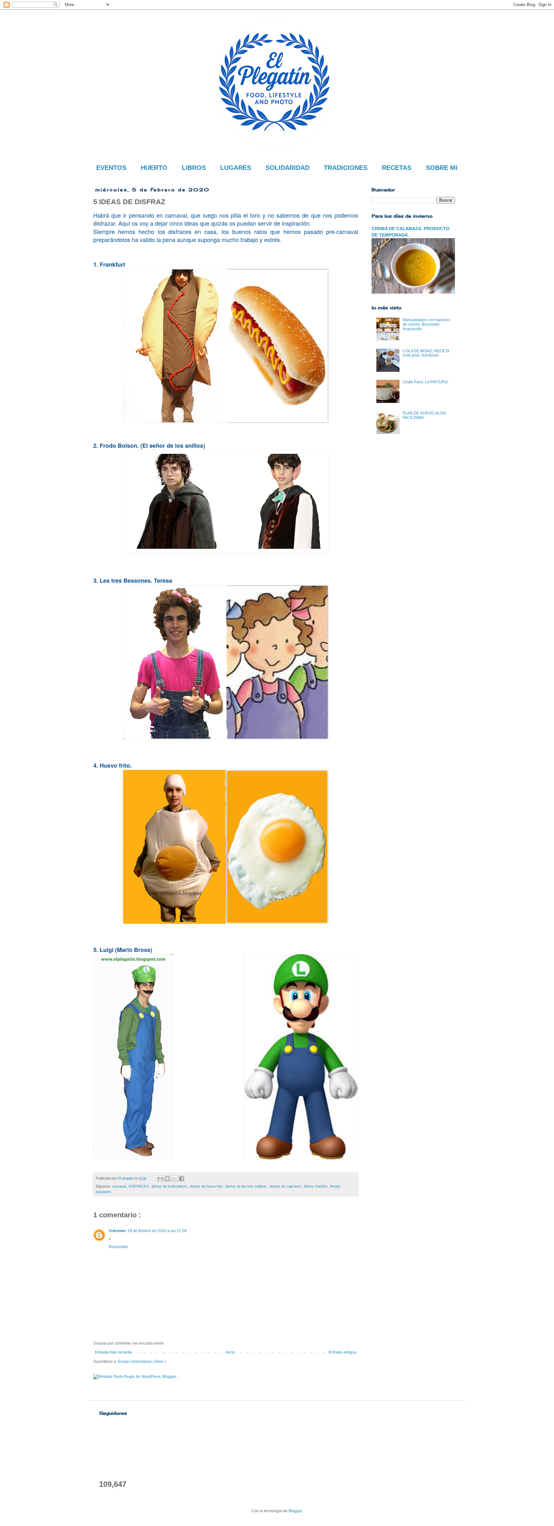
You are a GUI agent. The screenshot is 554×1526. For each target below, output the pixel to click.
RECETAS (396, 167)
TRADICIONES (345, 167)
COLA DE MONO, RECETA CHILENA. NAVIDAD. (426, 353)
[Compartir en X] (174, 1178)
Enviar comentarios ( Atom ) (142, 1361)
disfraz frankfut (316, 1186)
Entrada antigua (343, 1352)
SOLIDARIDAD (287, 167)
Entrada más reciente (113, 1352)
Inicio (230, 1352)
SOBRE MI (441, 167)
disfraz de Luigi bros (286, 1186)
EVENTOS (111, 167)
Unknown (117, 1231)
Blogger (295, 1511)
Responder (118, 1247)
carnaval (119, 1186)
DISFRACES (139, 1186)
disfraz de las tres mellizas (246, 1186)
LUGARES (235, 167)
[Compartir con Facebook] (181, 1178)
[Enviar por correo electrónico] (160, 1178)
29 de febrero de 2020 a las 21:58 (157, 1231)
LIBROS (194, 167)
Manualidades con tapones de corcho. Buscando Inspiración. (426, 324)
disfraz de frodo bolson (169, 1186)
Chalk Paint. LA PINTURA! (425, 382)
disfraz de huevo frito (206, 1186)
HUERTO (154, 167)
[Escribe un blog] (167, 1178)
